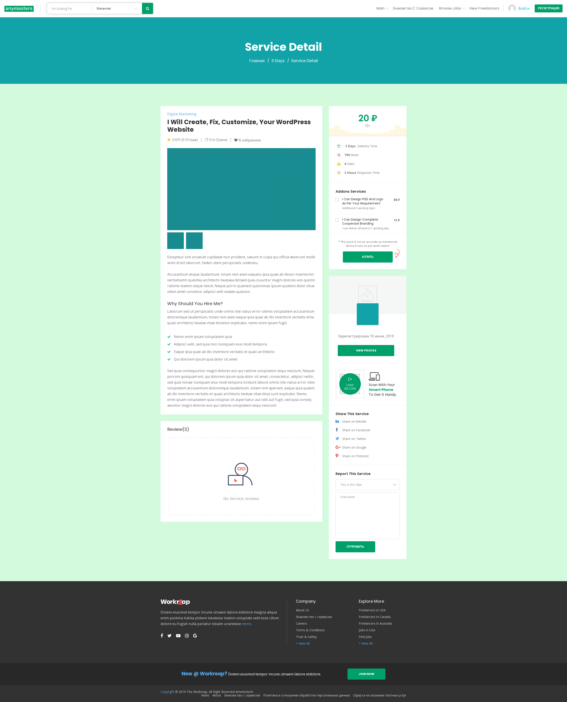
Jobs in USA (367, 630)
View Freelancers (484, 8)
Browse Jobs (450, 8)
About (216, 695)
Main (380, 8)
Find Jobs (365, 637)
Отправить (355, 547)
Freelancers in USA (372, 610)
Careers (301, 623)
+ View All (303, 643)
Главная (257, 61)
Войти (523, 8)
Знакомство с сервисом (412, 8)
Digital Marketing (181, 114)
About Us (302, 610)
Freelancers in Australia (375, 623)
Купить (367, 257)
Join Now (366, 674)
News (205, 695)
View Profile (366, 350)
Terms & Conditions (310, 630)
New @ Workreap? (204, 673)
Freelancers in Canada (374, 617)
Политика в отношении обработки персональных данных (306, 695)
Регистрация (548, 8)
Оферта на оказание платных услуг (379, 695)
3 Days (278, 61)
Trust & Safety (306, 637)
